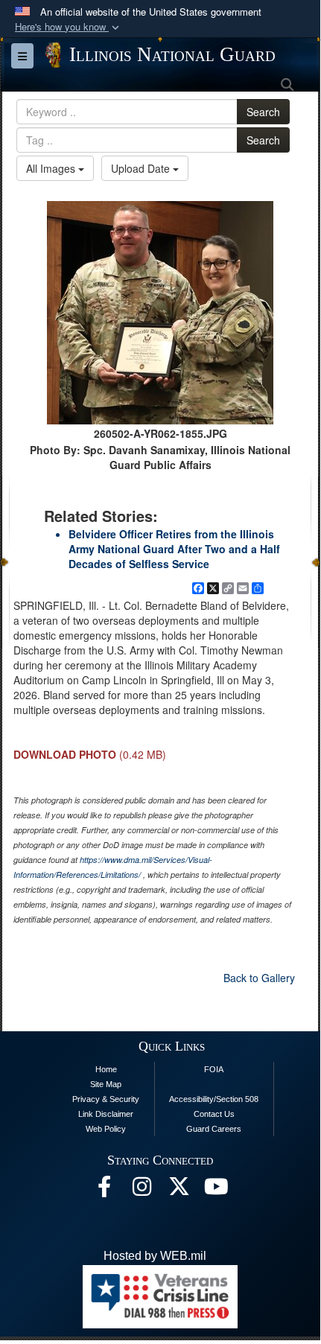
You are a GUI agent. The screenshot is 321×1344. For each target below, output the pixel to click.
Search (263, 111)
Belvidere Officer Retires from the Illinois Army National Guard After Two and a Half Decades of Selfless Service (174, 548)
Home (106, 1069)
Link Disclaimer (105, 1113)
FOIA (213, 1069)
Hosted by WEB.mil (155, 1255)
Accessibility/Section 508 (213, 1099)
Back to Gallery (259, 977)
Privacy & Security (105, 1099)
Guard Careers (213, 1128)
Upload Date (142, 168)
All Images (52, 168)
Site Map (105, 1084)
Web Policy (106, 1128)
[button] (68, 27)
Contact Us (214, 1113)
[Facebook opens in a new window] (104, 1190)
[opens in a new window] (178, 1190)
